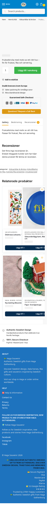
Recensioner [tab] (32, 122)
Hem (4, 19)
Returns (5, 405)
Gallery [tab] (5, 122)
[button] (42, 4)
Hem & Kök (12, 19)
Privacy (5, 402)
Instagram (7, 440)
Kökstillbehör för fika (34, 232)
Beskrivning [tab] (16, 122)
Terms (5, 408)
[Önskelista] (42, 189)
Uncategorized (31, 172)
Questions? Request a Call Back (21, 111)
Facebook (6, 437)
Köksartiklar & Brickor (27, 19)
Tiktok (4, 444)
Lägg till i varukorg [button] (24, 248)
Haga (7, 300)
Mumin (12, 300)
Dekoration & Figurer (33, 300)
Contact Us (7, 397)
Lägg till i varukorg (27, 70)
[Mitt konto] (37, 4)
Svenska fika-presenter (15, 172)
